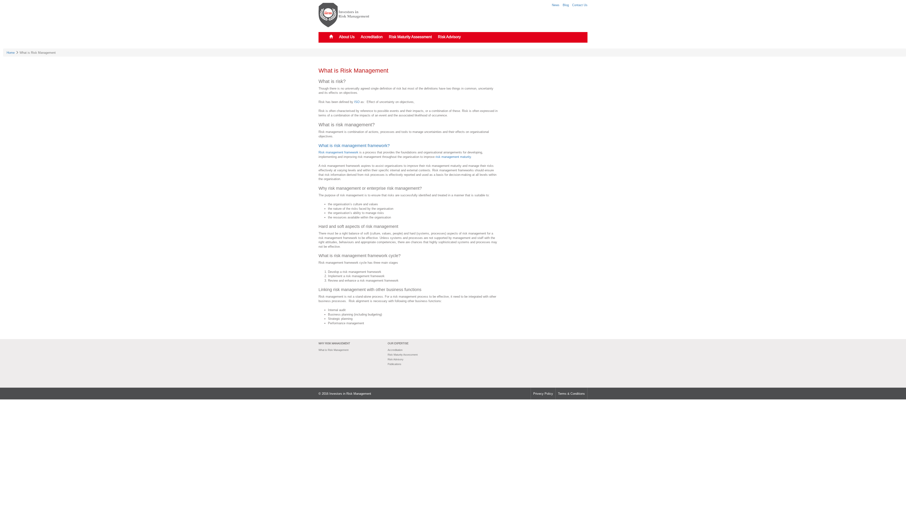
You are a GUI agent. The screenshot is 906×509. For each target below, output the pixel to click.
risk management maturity (453, 157)
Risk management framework (338, 152)
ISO (357, 102)
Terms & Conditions (571, 393)
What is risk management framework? (354, 145)
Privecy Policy (543, 393)
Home (11, 52)
